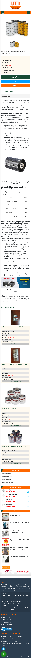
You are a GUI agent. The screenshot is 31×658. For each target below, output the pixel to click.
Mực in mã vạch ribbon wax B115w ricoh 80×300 (15, 446)
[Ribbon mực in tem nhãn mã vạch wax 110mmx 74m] (15, 355)
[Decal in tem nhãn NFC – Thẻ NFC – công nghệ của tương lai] (5, 534)
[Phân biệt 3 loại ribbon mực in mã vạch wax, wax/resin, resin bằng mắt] (5, 559)
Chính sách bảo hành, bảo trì (10, 641)
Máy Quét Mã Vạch (8, 482)
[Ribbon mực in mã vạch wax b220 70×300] (15, 318)
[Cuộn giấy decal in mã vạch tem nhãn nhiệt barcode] (5, 517)
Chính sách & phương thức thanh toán (12, 636)
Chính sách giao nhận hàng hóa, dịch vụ (13, 639)
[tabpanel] (8, 572)
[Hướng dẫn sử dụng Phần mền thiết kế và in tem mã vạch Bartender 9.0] (5, 525)
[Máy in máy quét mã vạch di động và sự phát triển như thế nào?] (5, 551)
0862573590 (10, 599)
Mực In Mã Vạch (7, 476)
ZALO (15, 81)
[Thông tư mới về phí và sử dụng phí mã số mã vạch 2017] (5, 542)
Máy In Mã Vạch (7, 473)
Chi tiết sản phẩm (15, 343)
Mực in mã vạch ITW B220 (9, 408)
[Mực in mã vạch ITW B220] (15, 396)
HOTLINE (15, 85)
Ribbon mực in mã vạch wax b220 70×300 (13, 327)
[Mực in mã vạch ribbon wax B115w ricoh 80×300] (15, 437)
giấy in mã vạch (7, 479)
